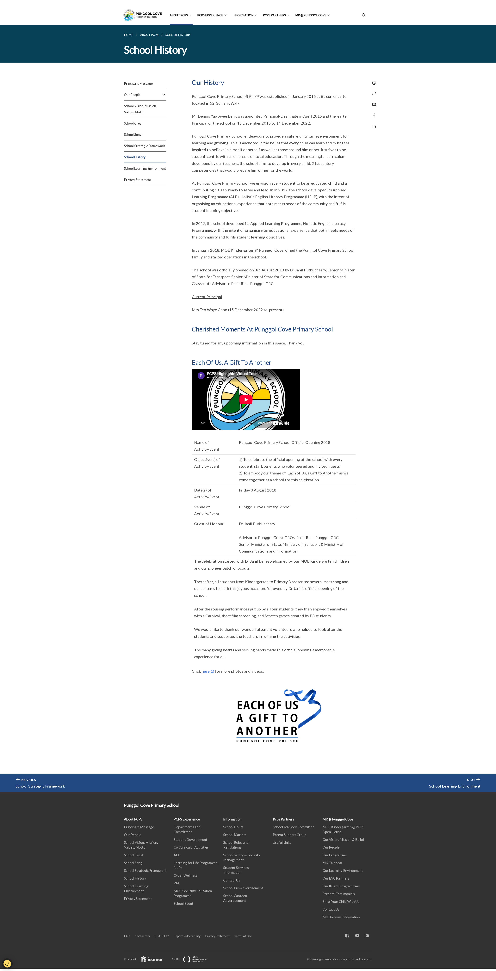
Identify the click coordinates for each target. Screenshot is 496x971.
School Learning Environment (145, 168)
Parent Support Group (289, 834)
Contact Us (231, 880)
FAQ (127, 936)
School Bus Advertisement (243, 888)
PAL (177, 883)
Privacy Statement (137, 180)
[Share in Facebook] (373, 113)
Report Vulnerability (187, 936)
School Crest (133, 123)
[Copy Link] (373, 93)
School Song (133, 135)
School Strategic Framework (144, 146)
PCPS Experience (210, 15)
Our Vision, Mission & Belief (343, 839)
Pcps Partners (274, 15)
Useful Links (282, 842)
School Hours (233, 827)
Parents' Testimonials (338, 894)
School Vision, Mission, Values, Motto (140, 109)
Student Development (190, 839)
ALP (177, 855)
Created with (131, 959)
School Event (183, 903)
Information (242, 15)
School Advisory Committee (293, 827)
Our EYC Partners (335, 878)
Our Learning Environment (342, 870)
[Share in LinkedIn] (373, 124)
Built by (176, 959)
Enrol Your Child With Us (340, 901)
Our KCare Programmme (341, 886)
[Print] (373, 82)
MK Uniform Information (341, 917)
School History (135, 157)
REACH (160, 936)
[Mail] (373, 102)
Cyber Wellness (185, 875)
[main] (248, 408)
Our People (132, 834)
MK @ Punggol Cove (310, 15)
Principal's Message (138, 83)
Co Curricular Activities (191, 847)
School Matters (234, 834)
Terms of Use (243, 936)
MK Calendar (332, 863)
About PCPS (179, 15)
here (206, 671)
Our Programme (334, 855)
